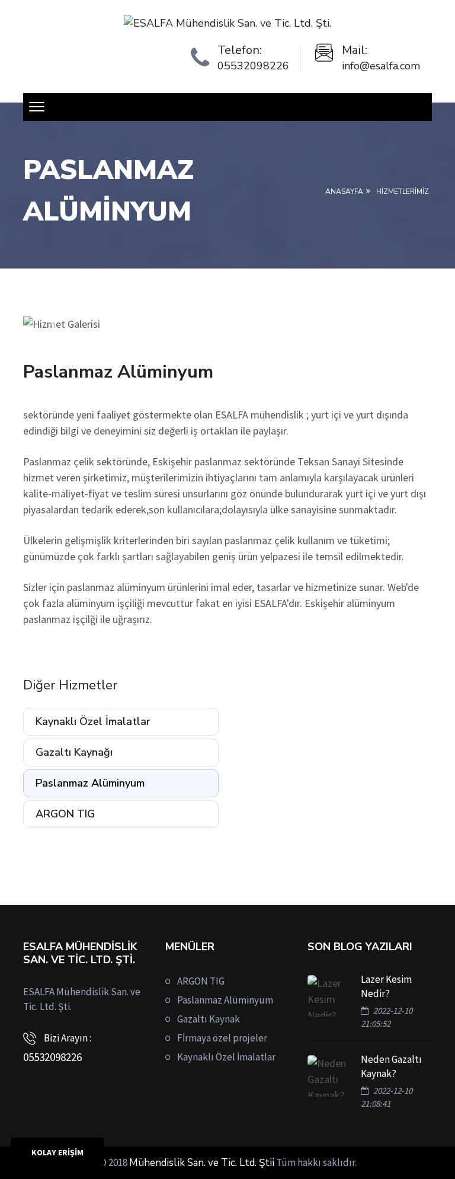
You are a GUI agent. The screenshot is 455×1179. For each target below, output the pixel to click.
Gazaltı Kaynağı (74, 752)
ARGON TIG (65, 814)
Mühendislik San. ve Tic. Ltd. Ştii (201, 1163)
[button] (54, 324)
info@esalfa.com (381, 66)
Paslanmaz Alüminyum (90, 783)
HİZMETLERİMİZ (402, 191)
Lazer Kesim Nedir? (386, 986)
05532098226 (253, 66)
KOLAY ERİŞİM (57, 1152)
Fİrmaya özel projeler (222, 1037)
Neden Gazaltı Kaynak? (391, 1066)
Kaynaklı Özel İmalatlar (93, 721)
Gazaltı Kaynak (208, 1018)
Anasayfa (344, 191)
